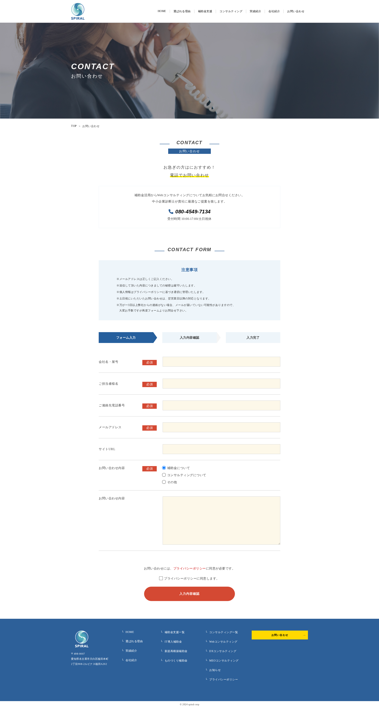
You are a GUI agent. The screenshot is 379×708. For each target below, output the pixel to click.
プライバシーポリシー (189, 568)
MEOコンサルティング (222, 660)
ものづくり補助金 (174, 660)
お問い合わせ (295, 11)
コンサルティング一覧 (221, 632)
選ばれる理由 (182, 11)
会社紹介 (274, 11)
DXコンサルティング (220, 651)
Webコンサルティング (221, 641)
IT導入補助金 (171, 641)
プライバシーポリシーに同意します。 (192, 578)
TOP (74, 126)
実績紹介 (255, 11)
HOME (162, 11)
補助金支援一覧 (172, 632)
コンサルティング (231, 11)
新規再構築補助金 (174, 651)
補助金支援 (205, 11)
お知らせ (213, 670)
